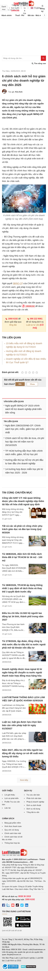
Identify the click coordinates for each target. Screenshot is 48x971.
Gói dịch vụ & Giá (24, 7)
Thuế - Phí (19, 15)
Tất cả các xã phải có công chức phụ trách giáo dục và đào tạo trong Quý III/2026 (22, 529)
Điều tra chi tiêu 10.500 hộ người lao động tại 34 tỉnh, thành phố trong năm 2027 (22, 616)
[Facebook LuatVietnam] (3, 905)
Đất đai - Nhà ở (34, 15)
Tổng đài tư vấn (32, 812)
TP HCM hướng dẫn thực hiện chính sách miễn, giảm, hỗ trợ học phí (24, 453)
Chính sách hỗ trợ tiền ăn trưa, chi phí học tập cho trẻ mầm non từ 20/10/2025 (24, 441)
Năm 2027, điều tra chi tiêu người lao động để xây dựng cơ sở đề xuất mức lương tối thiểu (23, 753)
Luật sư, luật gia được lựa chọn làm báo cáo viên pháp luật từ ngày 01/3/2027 (21, 725)
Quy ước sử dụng (11, 830)
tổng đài (13, 325)
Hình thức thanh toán (13, 826)
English (36, 8)
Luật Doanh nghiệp (27, 958)
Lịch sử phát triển (11, 798)
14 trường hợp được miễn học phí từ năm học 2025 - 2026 (24, 471)
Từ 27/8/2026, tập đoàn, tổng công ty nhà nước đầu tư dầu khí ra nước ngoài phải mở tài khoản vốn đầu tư (24, 644)
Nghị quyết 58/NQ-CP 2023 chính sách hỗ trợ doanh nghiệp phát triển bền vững (23, 409)
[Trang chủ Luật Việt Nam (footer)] (24, 852)
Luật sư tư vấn (32, 325)
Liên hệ (7, 808)
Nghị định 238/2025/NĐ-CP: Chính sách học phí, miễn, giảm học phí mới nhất (24, 429)
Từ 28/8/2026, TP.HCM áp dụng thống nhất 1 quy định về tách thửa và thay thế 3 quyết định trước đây (22, 588)
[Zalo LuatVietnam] (8, 905)
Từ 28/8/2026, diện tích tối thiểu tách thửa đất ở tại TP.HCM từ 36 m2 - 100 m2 (22, 557)
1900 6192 (13, 319)
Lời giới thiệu (9, 795)
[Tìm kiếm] (43, 58)
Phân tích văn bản (33, 798)
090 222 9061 (36, 319)
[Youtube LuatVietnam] (12, 905)
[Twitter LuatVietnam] (22, 905)
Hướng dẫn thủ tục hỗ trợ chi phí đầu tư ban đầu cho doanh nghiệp (24, 462)
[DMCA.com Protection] (28, 967)
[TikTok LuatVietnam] (17, 905)
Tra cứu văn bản (33, 795)
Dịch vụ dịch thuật (33, 805)
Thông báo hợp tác (12, 843)
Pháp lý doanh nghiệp (35, 802)
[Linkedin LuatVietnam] (26, 905)
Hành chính (7, 15)
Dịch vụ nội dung (33, 809)
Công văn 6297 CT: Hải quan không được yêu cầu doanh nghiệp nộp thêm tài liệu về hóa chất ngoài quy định (23, 501)
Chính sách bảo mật (12, 833)
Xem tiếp (24, 780)
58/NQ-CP (18, 283)
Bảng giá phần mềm (12, 823)
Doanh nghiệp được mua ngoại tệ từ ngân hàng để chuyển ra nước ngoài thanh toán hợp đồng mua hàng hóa (22, 672)
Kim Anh (19, 92)
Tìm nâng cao (40, 63)
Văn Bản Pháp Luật (10, 958)
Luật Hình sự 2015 (13, 961)
